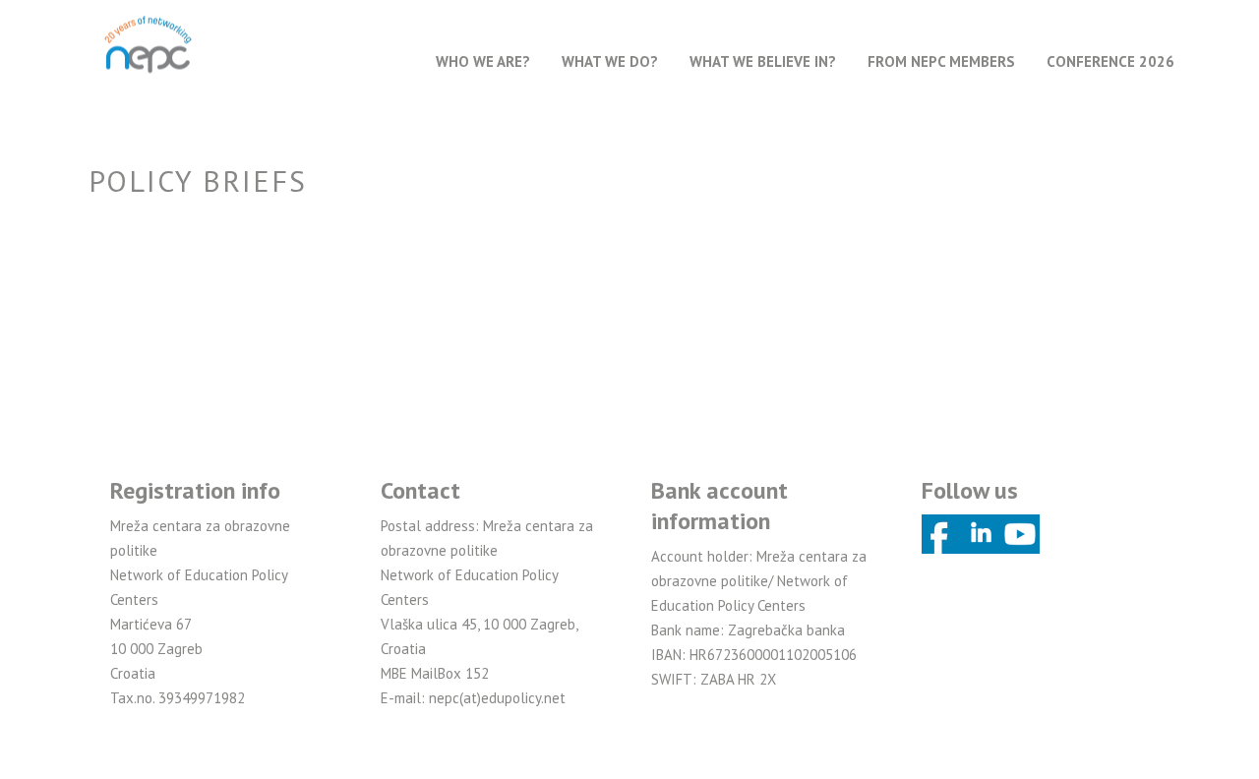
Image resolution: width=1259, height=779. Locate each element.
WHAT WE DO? (610, 61)
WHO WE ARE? (483, 61)
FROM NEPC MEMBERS (941, 61)
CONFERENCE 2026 (1110, 61)
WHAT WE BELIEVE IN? (762, 61)
